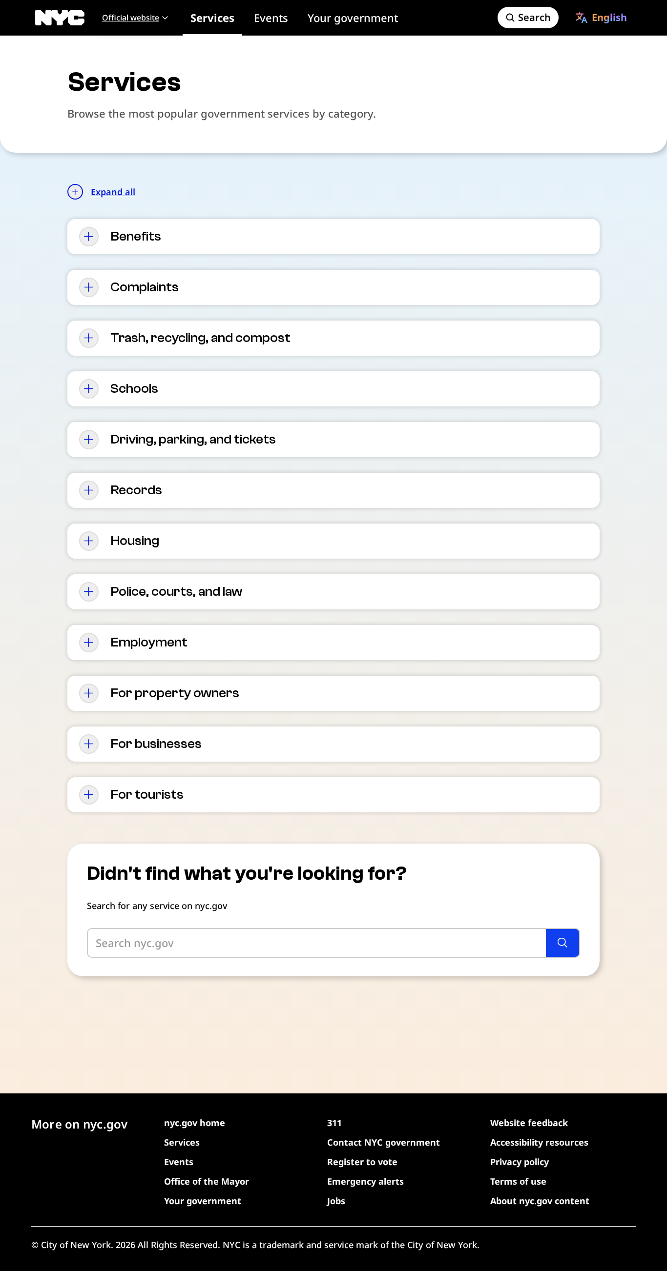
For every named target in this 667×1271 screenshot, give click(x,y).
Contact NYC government (383, 1142)
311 (334, 1123)
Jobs (336, 1201)
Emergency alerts (365, 1181)
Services (212, 17)
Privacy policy (519, 1162)
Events (271, 17)
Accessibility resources (539, 1142)
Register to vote (362, 1162)
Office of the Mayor (206, 1181)
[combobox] (601, 17)
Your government (353, 17)
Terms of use (518, 1181)
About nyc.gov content (539, 1201)
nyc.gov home (194, 1123)
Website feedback (529, 1123)
